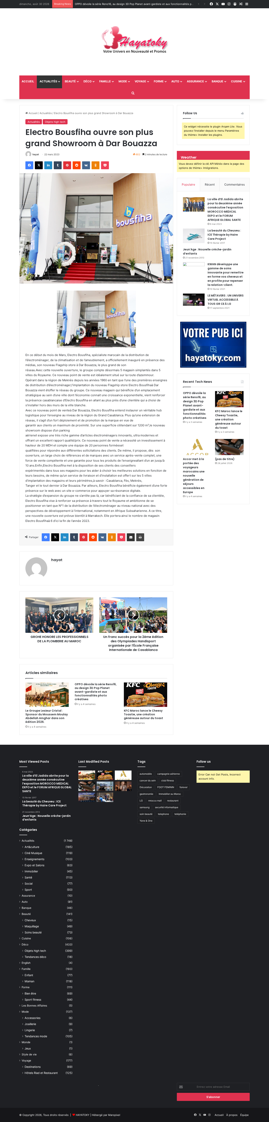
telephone (163, 813)
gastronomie (146, 793)
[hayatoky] (134, 42)
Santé (28, 877)
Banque (217, 81)
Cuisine (236, 81)
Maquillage (32, 926)
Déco (87, 81)
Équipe (244, 1114)
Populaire (188, 184)
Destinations (33, 1066)
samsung (144, 807)
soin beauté (146, 813)
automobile (146, 773)
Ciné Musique (33, 853)
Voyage (140, 81)
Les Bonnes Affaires (34, 1005)
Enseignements (34, 859)
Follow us (204, 761)
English (26, 962)
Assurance (195, 81)
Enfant (29, 975)
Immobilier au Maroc (170, 793)
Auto (175, 81)
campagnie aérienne (168, 773)
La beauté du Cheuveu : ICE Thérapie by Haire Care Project (224, 235)
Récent (210, 184)
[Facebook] (29, 165)
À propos (231, 1114)
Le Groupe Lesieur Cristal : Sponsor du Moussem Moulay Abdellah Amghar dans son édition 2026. (46, 716)
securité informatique (166, 807)
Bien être (30, 993)
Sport (28, 889)
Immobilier (31, 871)
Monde (26, 1042)
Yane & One (146, 820)
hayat (35, 154)
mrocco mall (155, 800)
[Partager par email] (131, 537)
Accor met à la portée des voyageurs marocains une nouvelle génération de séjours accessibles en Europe (194, 475)
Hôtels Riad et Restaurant (41, 1073)
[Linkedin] (48, 165)
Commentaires (234, 184)
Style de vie (29, 1054)
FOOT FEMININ (165, 787)
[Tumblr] (58, 165)
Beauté (70, 81)
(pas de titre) (225, 459)
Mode (123, 81)
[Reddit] (77, 165)
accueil (28, 81)
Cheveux (30, 920)
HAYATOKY (82, 1114)
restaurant (172, 800)
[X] (39, 165)
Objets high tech (55, 121)
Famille (105, 81)
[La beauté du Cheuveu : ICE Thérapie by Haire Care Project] (194, 236)
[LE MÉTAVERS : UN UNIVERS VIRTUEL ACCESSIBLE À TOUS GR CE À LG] (194, 300)
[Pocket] (105, 165)
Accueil (32, 113)
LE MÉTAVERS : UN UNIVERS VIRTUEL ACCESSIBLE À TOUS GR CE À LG (226, 300)
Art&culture (32, 847)
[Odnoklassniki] (95, 165)
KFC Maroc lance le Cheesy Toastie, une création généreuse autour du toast (143, 714)
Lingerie (30, 1030)
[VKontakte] (86, 165)
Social (28, 883)
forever (183, 787)
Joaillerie (30, 1024)
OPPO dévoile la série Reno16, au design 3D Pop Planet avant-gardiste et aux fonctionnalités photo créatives (142, 4)
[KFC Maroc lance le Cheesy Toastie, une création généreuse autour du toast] (145, 694)
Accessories (32, 1018)
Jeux (28, 1048)
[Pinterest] (67, 165)
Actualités (48, 81)
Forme (159, 81)
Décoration (146, 787)
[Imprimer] (140, 537)
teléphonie (180, 813)
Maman (29, 981)
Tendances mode (36, 1036)
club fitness (167, 780)
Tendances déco (35, 956)
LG (141, 800)
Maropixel (114, 1114)
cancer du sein (148, 780)
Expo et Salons (34, 865)
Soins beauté (33, 932)
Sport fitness (33, 999)
